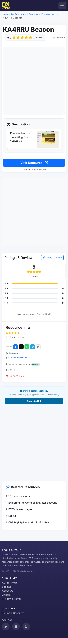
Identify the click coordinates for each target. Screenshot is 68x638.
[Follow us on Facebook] (16, 626)
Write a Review (54, 257)
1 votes (20, 337)
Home (5, 14)
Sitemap (7, 586)
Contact (7, 594)
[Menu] (62, 5)
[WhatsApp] (27, 346)
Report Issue (17, 376)
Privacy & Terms (11, 598)
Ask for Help (9, 582)
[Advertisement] (34, 81)
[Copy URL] (38, 346)
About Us (7, 590)
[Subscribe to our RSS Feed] (26, 626)
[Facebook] (15, 346)
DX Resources (18, 14)
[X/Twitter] (21, 346)
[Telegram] (32, 346)
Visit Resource (31, 163)
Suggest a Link (34, 401)
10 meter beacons (50, 14)
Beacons (33, 14)
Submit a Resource (13, 613)
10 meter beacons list (17, 357)
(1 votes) (38, 37)
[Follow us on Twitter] (5, 626)
